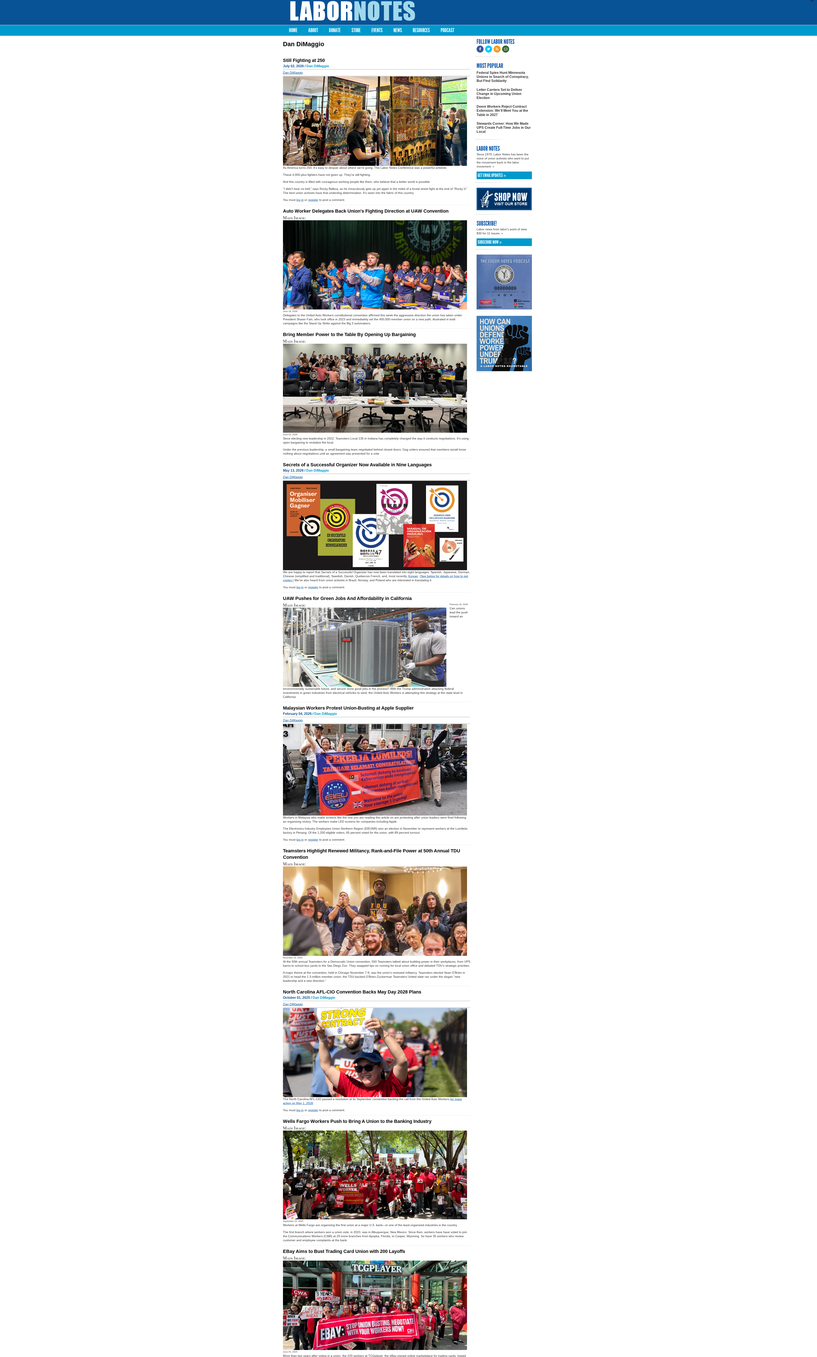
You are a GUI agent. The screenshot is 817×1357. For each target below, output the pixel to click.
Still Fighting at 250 (304, 60)
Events (377, 30)
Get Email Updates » (492, 175)
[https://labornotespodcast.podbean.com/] (504, 307)
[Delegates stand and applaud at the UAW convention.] (375, 307)
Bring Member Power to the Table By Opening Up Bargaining (349, 334)
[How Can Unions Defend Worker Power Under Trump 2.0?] (504, 369)
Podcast (447, 30)
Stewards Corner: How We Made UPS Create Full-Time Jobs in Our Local (504, 127)
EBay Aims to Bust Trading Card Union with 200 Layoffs (344, 1251)
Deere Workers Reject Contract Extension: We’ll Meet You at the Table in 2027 (502, 110)
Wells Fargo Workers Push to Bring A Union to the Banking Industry (357, 1121)
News (397, 30)
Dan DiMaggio (317, 66)
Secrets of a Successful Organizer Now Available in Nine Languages (357, 464)
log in (300, 200)
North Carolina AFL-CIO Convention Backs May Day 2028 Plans (352, 992)
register (313, 200)
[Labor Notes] (352, 11)
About (313, 30)
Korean (413, 576)
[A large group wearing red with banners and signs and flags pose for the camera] (375, 1217)
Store (356, 30)
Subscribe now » (490, 242)
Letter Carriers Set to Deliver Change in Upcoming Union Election (499, 94)
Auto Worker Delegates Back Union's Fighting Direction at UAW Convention (365, 211)
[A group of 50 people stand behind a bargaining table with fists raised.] (375, 430)
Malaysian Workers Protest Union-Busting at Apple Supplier (348, 708)
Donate (335, 30)
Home (293, 30)
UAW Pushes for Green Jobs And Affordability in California (347, 598)
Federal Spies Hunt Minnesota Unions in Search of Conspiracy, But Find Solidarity (503, 77)
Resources (421, 30)
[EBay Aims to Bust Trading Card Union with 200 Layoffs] (375, 1348)
